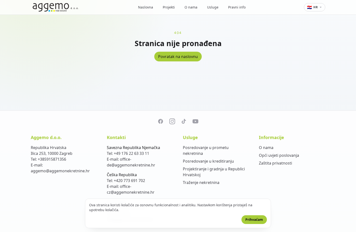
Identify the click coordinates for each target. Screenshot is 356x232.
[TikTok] (184, 121)
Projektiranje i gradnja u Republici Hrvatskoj (214, 171)
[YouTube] (195, 121)
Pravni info (237, 7)
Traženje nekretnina (201, 182)
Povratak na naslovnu (178, 56)
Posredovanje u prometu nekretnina (206, 150)
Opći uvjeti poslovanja (279, 155)
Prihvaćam (254, 219)
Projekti (169, 7)
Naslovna (145, 7)
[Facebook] (160, 121)
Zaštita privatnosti (275, 163)
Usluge (212, 7)
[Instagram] (172, 121)
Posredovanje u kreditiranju (208, 161)
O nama (191, 7)
